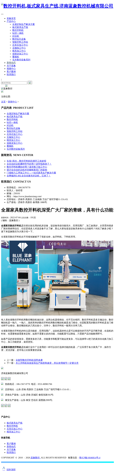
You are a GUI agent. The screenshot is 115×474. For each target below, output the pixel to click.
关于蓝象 (11, 65)
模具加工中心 (19, 51)
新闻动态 (11, 62)
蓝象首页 (11, 18)
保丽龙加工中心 (20, 54)
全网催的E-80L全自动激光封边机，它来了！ (29, 175)
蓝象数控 (35, 457)
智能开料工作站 (20, 42)
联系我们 (11, 74)
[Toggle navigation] (2, 14)
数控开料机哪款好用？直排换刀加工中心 (27, 167)
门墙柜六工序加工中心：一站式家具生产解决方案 (31, 173)
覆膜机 (15, 57)
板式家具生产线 (20, 27)
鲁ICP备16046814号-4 (89, 457)
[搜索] (30, 82)
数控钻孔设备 (19, 39)
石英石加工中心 (20, 45)
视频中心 (11, 68)
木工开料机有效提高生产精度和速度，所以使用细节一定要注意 (47, 363)
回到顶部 (9, 469)
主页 (3, 102)
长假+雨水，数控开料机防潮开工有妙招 (26, 161)
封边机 (15, 36)
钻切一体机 (18, 33)
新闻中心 (12, 102)
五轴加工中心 (19, 48)
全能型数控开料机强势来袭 (29, 360)
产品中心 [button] (11, 21)
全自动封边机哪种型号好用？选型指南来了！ (29, 164)
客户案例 (11, 71)
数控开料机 (18, 30)
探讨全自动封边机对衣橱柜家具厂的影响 (27, 170)
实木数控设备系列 (21, 59)
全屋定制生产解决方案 (23, 24)
